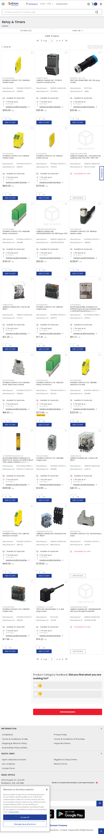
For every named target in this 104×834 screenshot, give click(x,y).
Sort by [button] (77, 31)
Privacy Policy (60, 734)
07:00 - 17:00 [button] (45, 4)
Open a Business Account (14, 759)
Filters (25, 31)
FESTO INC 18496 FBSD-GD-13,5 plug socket (85, 81)
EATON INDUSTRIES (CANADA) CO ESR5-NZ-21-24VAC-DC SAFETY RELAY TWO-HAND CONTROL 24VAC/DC (18, 460)
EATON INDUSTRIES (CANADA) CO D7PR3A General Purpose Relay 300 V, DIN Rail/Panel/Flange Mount (85, 309)
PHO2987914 (41, 305)
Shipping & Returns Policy (14, 743)
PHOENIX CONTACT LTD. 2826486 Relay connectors (16, 232)
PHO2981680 (76, 380)
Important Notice (62, 743)
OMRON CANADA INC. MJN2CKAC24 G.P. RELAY (51, 535)
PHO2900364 (8, 380)
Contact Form (8, 768)
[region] (25, 809)
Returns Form (60, 764)
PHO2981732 (8, 531)
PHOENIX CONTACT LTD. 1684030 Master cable (83, 232)
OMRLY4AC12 (75, 456)
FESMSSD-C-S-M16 (44, 607)
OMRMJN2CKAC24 (44, 531)
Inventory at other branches (16, 107)
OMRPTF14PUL (42, 78)
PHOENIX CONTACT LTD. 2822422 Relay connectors (49, 383)
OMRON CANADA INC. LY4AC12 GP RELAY (84, 459)
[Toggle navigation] (3, 4)
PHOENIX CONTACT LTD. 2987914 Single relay (49, 308)
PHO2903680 (42, 456)
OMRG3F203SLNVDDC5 (46, 229)
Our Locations (8, 764)
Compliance (7, 734)
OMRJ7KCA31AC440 (78, 154)
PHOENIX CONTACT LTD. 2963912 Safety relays (16, 157)
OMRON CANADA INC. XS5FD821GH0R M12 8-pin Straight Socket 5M (85, 610)
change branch (61, 4)
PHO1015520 (41, 154)
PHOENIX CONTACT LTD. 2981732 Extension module (16, 535)
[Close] (47, 789)
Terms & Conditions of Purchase (69, 739)
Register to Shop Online (65, 759)
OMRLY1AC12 (8, 305)
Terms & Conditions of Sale (15, 739)
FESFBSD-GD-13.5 (77, 78)
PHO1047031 (75, 531)
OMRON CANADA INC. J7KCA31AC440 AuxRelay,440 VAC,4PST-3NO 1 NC (85, 157)
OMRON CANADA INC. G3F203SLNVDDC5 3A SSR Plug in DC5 (51, 232)
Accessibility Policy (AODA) (14, 747)
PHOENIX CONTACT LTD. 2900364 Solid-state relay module (16, 383)
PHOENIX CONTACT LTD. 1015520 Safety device (49, 157)
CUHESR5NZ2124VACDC (13, 456)
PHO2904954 (8, 78)
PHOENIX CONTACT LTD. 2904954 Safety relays (16, 81)
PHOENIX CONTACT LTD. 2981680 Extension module (83, 383)
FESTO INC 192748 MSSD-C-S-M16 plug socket (50, 610)
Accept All (25, 817)
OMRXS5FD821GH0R (79, 607)
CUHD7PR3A (75, 305)
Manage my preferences (25, 824)
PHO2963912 (8, 154)
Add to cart (10, 122)
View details (78, 198)
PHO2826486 (8, 229)
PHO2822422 (42, 380)
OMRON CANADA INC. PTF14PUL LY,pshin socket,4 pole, (49, 81)
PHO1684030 (75, 229)
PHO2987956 (8, 607)
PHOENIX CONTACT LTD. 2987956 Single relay (16, 610)
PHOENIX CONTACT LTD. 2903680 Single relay (49, 459)
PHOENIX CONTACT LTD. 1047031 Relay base (85, 535)
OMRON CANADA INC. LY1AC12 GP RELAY (16, 308)
